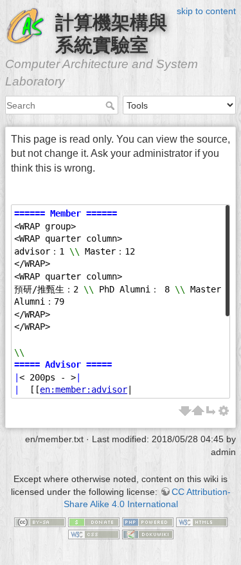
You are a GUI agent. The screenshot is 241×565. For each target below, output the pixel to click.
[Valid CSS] (94, 533)
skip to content (206, 11)
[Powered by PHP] (148, 521)
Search (111, 105)
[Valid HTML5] (202, 521)
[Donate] (94, 521)
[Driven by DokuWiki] (148, 533)
